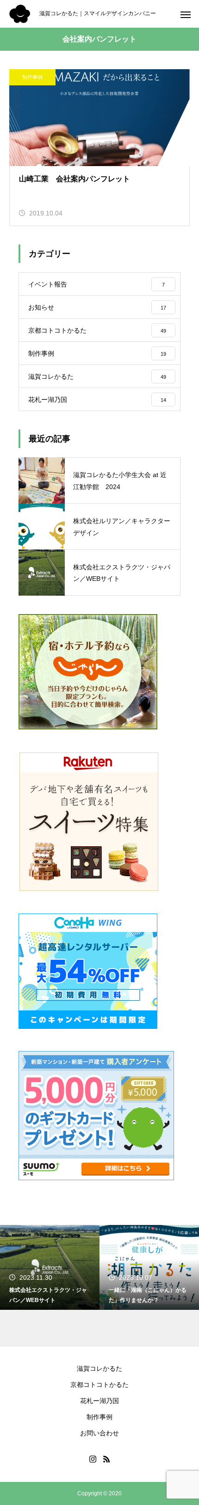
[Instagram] (92, 1458)
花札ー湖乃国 (99, 1400)
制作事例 (32, 77)
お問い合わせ (99, 1433)
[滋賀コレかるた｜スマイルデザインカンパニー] (19, 14)
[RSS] (106, 1458)
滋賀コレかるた (99, 1368)
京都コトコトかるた (99, 1384)
